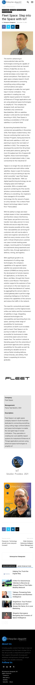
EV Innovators (11, 7)
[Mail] (10, 667)
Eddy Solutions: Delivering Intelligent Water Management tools (27, 544)
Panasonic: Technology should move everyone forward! (9, 543)
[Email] (17, 27)
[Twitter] (8, 27)
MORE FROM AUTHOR (24, 566)
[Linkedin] (13, 27)
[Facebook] (4, 27)
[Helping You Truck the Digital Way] (7, 573)
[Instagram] (3, 667)
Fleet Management (21, 10)
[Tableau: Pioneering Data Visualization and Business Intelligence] (7, 594)
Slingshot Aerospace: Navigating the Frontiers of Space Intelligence (22, 615)
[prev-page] (3, 622)
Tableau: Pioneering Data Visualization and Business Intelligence (22, 594)
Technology (12, 10)
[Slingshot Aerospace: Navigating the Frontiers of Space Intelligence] (7, 615)
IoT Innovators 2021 (7, 12)
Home (3, 7)
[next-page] (6, 622)
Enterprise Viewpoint (9, 22)
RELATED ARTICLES (9, 566)
